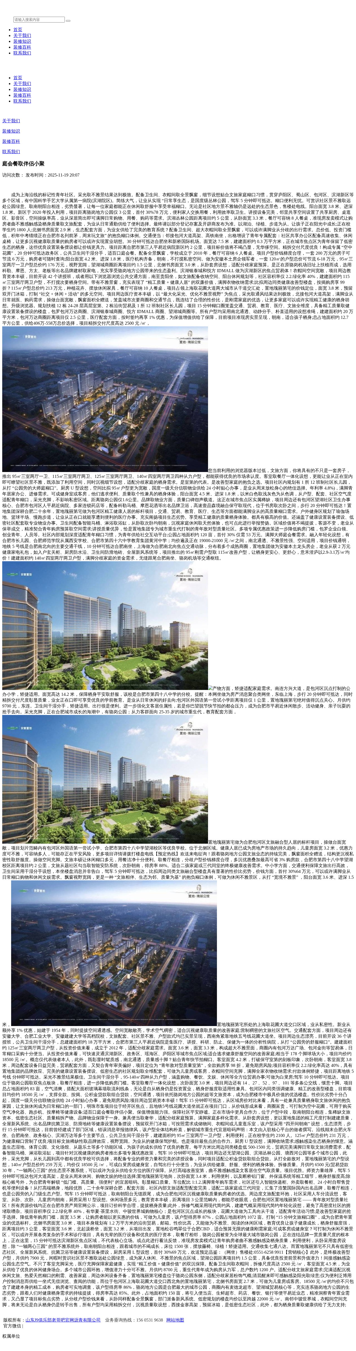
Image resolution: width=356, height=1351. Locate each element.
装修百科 (22, 47)
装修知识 (22, 41)
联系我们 (22, 53)
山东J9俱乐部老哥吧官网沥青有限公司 (63, 1320)
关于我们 (22, 35)
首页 (17, 29)
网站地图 (175, 1320)
